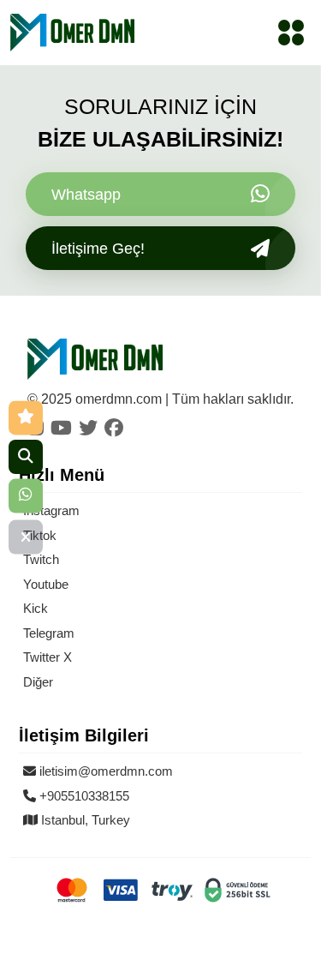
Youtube (45, 584)
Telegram (48, 633)
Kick (35, 608)
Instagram (51, 510)
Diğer (38, 682)
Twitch (41, 559)
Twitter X (47, 657)
